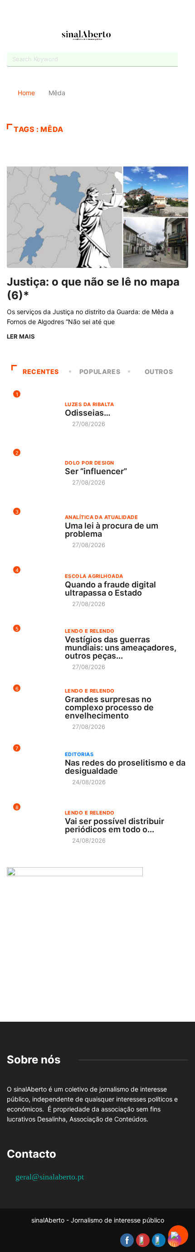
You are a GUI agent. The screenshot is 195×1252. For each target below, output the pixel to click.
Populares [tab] (100, 371)
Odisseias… (88, 412)
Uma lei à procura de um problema (111, 530)
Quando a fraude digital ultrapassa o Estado (110, 588)
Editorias (79, 754)
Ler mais (21, 336)
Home (26, 93)
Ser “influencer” (96, 471)
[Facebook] (73, 15)
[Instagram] (105, 15)
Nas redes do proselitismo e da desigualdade (125, 767)
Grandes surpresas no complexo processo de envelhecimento (109, 707)
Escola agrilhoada (94, 576)
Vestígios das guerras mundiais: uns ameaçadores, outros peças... (120, 647)
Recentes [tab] (41, 371)
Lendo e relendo (90, 631)
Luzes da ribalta (89, 404)
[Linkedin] (121, 15)
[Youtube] (89, 15)
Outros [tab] (159, 371)
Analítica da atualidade (101, 517)
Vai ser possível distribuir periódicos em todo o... (114, 825)
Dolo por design (89, 463)
